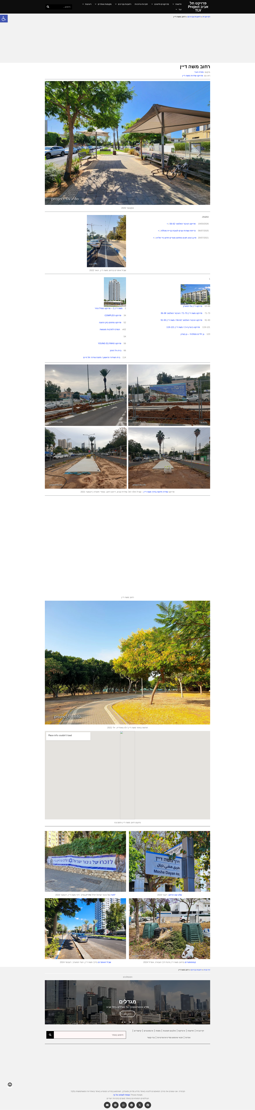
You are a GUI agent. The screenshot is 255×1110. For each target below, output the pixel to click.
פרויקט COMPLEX (113, 315)
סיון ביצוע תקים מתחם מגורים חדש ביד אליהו (176, 238)
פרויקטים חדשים (161, 4)
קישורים (137, 1031)
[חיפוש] (48, 6)
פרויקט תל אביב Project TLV (198, 6)
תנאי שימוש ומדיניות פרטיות (170, 1037)
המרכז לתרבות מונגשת (110, 329)
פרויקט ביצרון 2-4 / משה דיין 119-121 (183, 327)
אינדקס (181, 1031)
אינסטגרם (148, 1031)
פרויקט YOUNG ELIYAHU (109, 343)
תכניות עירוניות (141, 4)
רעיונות (88, 4)
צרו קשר (151, 1037)
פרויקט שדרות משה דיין (192, 75)
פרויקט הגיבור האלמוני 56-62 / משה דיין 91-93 (181, 320)
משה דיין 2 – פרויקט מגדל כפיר (108, 308)
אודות (188, 1037)
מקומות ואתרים (105, 4)
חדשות (178, 4)
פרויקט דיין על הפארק (192, 306)
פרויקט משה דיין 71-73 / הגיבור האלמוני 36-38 (181, 313)
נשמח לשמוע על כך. (121, 1095)
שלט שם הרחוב (175, 895)
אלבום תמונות (169, 1031)
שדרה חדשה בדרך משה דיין (156, 492)
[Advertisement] (127, 40)
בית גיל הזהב (115, 350)
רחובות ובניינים (124, 4)
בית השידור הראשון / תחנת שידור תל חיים (101, 357)
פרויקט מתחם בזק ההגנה (110, 322)
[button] (4, 18)
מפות (158, 1031)
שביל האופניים (104, 962)
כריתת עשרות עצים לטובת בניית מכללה (178, 230)
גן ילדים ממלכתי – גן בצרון (192, 334)
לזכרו (113, 895)
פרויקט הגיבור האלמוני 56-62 (183, 224)
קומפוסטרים (190, 962)
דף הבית (206, 16)
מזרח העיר (199, 72)
